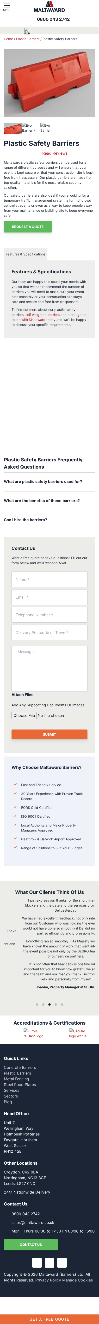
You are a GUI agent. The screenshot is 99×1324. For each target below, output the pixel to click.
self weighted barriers (42, 315)
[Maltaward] (49, 6)
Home (8, 39)
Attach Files (22, 694)
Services (11, 1090)
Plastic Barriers (27, 39)
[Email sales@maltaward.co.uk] (83, 6)
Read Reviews (55, 153)
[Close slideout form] (90, 1188)
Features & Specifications (25, 254)
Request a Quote (28, 227)
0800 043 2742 (53, 19)
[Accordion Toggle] (92, 482)
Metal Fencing (16, 1078)
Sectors (11, 1096)
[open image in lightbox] (49, 83)
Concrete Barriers (20, 1067)
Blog (8, 1101)
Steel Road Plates (20, 1084)
